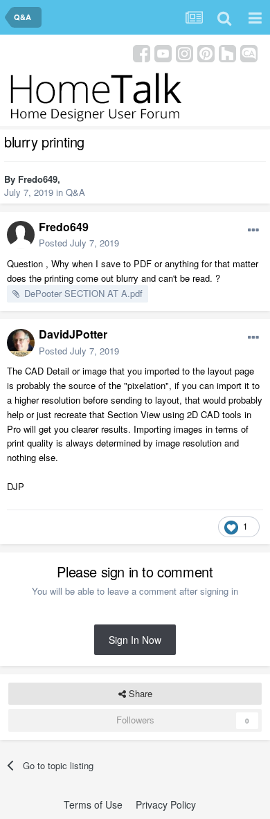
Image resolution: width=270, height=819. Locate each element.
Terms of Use (93, 804)
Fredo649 (37, 179)
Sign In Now (135, 640)
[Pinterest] (206, 52)
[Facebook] (141, 52)
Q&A (75, 192)
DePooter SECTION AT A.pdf (83, 293)
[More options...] (253, 230)
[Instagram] (184, 52)
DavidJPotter (73, 334)
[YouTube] (163, 52)
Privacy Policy (166, 804)
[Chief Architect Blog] (249, 52)
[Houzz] (227, 52)
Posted (79, 242)
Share (139, 693)
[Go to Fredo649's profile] (21, 235)
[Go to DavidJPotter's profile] (21, 343)
